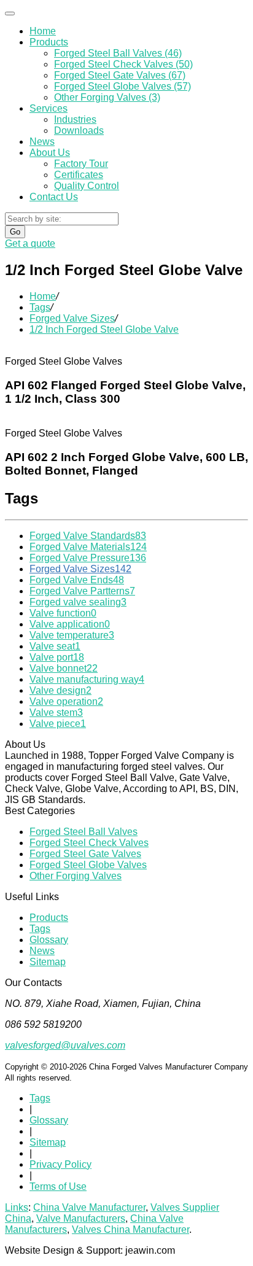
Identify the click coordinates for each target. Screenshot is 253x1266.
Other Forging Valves (75, 876)
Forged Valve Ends (76, 580)
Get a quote (30, 243)
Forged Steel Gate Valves (85, 854)
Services (48, 108)
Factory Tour (81, 163)
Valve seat (54, 646)
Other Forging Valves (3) (107, 97)
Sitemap (47, 962)
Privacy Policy (60, 1164)
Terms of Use (58, 1186)
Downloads (79, 130)
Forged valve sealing (77, 602)
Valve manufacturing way (86, 679)
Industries (75, 119)
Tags (39, 307)
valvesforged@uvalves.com (65, 1045)
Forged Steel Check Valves (89, 842)
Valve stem (56, 712)
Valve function (62, 613)
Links (16, 1207)
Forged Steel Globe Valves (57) (122, 86)
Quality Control (86, 186)
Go (15, 231)
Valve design (60, 690)
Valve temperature (71, 635)
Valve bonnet (63, 668)
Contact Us (53, 197)
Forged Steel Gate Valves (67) (119, 75)
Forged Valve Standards (87, 535)
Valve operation (66, 701)
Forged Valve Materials (88, 547)
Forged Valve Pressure (87, 558)
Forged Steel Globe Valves (88, 865)
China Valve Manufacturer (89, 1207)
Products (48, 42)
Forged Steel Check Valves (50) (123, 64)
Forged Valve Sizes (72, 318)
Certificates (78, 174)
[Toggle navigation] (10, 13)
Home (42, 31)
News (42, 141)
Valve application (69, 624)
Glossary (48, 939)
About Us (49, 152)
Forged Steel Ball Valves (83, 831)
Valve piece (57, 723)
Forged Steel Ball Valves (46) (118, 53)
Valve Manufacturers (80, 1218)
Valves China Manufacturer (130, 1229)
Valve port (56, 657)
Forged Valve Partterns (82, 591)
